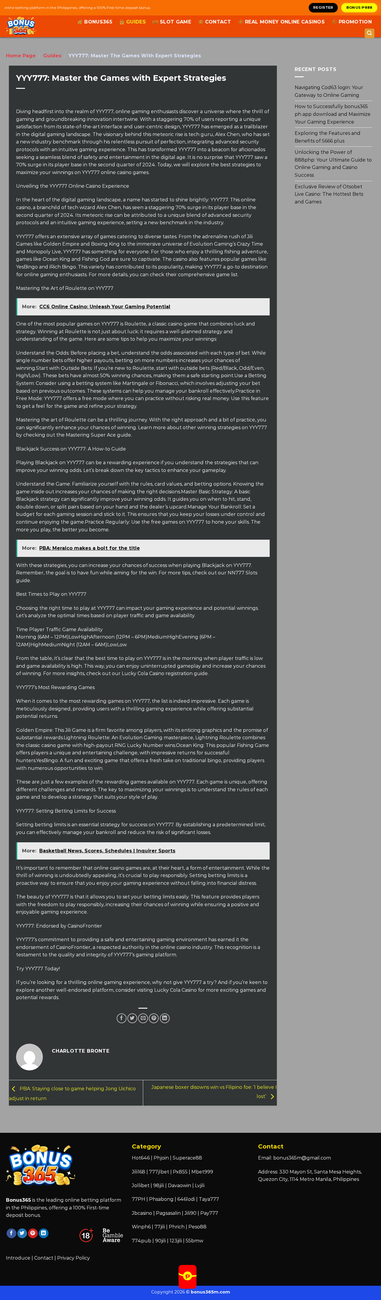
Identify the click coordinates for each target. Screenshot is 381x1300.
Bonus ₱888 (359, 7)
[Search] (370, 33)
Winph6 (141, 1227)
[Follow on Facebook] (11, 1233)
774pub (141, 1241)
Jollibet (140, 1185)
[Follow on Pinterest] (33, 1233)
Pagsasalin (168, 1213)
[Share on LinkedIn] (165, 1018)
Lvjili (199, 1185)
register (323, 7)
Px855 (180, 1172)
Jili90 (190, 1213)
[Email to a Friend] (143, 1018)
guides (136, 22)
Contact (218, 22)
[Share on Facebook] (122, 1018)
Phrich (177, 1227)
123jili (176, 1241)
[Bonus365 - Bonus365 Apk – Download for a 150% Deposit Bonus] (32, 26)
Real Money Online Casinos (285, 22)
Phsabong (161, 1199)
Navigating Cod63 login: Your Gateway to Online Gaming (329, 91)
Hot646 (141, 1158)
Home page (21, 56)
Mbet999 (202, 1172)
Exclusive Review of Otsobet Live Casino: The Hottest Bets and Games (329, 194)
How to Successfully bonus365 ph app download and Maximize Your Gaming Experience (333, 114)
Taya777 (209, 1199)
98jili (158, 1185)
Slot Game (175, 22)
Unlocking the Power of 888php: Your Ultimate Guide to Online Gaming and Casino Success (333, 163)
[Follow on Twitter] (22, 1233)
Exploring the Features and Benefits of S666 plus (327, 137)
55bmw (194, 1241)
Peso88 (197, 1227)
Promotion (355, 22)
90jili (160, 1241)
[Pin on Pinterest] (154, 1018)
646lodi (186, 1199)
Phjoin (161, 1158)
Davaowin (179, 1185)
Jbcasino (142, 1213)
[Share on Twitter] (132, 1018)
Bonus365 (98, 22)
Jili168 (138, 1172)
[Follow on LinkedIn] (44, 1233)
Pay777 (209, 1213)
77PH (138, 1199)
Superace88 (187, 1158)
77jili (159, 1227)
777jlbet (159, 1172)
